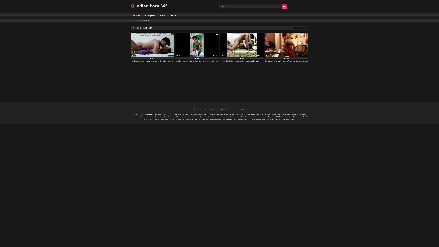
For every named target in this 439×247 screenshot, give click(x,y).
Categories (151, 16)
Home (137, 16)
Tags (163, 16)
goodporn (241, 109)
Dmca (212, 109)
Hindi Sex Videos (226, 109)
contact (173, 16)
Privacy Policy (200, 109)
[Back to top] (431, 240)
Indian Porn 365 (151, 6)
